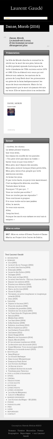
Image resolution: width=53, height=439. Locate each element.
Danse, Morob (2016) (16, 340)
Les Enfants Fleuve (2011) (18, 330)
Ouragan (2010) (14, 275)
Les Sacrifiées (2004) (17, 320)
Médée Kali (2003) (16, 318)
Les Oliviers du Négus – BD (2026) (22, 400)
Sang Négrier (14, 354)
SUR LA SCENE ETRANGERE (19, 373)
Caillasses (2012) (15, 332)
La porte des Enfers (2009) (19, 272)
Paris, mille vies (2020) (18, 289)
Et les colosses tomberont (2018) (21, 342)
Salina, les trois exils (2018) (20, 287)
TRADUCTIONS (14, 380)
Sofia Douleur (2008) (16, 323)
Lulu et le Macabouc (16, 395)
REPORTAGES (13, 411)
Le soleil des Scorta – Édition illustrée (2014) (27, 279)
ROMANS (11, 260)
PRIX (10, 407)
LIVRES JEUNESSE (15, 390)
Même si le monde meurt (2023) (22, 349)
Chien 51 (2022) (14, 291)
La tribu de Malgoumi (17, 392)
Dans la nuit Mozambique (19, 359)
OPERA (10, 376)
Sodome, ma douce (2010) (18, 325)
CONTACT (12, 414)
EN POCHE (12, 385)
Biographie (13, 433)
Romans (12, 430)
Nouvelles (31, 430)
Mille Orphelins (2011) (17, 328)
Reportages (25, 433)
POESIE (11, 402)
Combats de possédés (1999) (20, 308)
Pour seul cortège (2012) (18, 277)
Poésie (40, 430)
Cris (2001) (12, 263)
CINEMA (11, 378)
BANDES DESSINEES (16, 397)
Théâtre (21, 430)
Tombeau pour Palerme (18, 371)
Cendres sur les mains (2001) (20, 311)
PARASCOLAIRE (14, 404)
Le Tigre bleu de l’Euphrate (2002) (22, 313)
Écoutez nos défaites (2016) (19, 284)
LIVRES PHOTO (14, 388)
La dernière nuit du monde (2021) (22, 344)
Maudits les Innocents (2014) (20, 337)
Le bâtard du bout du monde (20, 369)
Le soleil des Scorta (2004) (19, 267)
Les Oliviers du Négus (17, 364)
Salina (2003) (13, 316)
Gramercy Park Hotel (17, 361)
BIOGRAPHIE (13, 258)
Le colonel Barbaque (17, 356)
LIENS (10, 409)
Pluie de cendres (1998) (18, 306)
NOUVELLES (13, 352)
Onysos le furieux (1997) (18, 303)
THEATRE (11, 301)
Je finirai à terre (15, 366)
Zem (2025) (13, 299)
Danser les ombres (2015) (18, 282)
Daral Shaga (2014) (16, 335)
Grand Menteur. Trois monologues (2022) (25, 347)
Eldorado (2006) (14, 270)
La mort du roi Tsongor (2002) (20, 265)
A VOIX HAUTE (14, 383)
